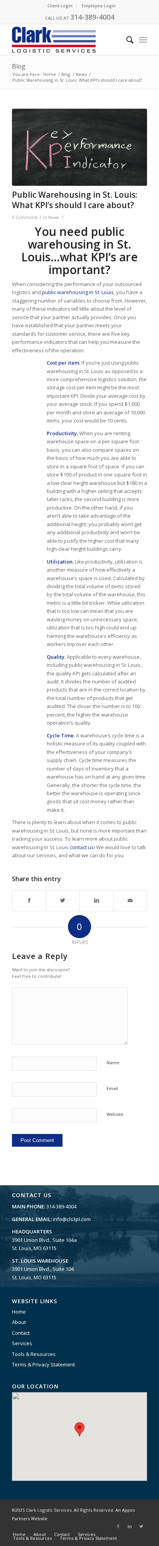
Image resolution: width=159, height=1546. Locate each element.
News (81, 74)
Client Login (60, 5)
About (19, 1322)
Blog (18, 66)
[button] (79, 1429)
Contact (21, 1332)
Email (112, 1088)
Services (22, 1343)
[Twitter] (141, 1526)
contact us (82, 847)
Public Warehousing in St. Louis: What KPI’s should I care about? (74, 199)
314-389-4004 (92, 17)
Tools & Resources (34, 1354)
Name (113, 1062)
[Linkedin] (129, 1526)
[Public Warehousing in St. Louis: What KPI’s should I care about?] (79, 147)
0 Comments (25, 217)
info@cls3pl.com (72, 1219)
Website (115, 1114)
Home (49, 74)
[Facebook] (118, 1526)
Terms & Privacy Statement (43, 1364)
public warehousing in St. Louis (78, 292)
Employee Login (99, 5)
